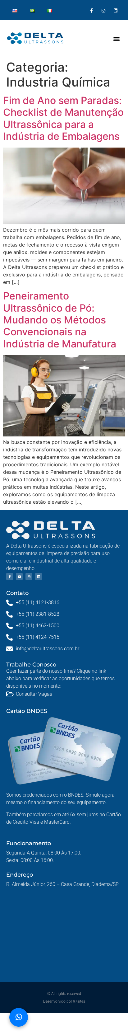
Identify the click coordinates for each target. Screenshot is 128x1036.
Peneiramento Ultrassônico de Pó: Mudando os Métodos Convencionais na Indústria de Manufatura (59, 320)
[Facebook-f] (91, 11)
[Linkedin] (116, 11)
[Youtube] (19, 576)
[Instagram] (104, 11)
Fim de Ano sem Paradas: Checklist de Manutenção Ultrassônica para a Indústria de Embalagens (63, 118)
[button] (117, 39)
